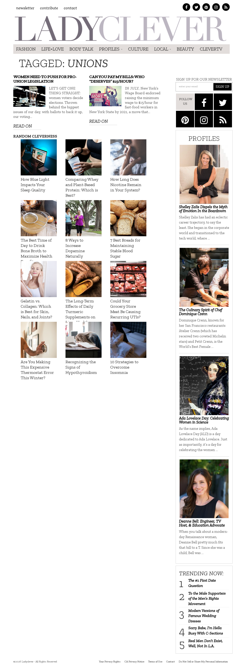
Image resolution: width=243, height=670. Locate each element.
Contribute (49, 7)
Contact (70, 7)
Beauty (185, 49)
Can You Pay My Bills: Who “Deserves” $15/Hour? (116, 79)
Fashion (26, 49)
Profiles (110, 49)
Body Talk (81, 49)
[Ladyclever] (120, 28)
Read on (22, 126)
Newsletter (25, 7)
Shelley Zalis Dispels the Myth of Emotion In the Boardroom (203, 208)
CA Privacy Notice (134, 661)
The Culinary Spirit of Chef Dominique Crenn (200, 311)
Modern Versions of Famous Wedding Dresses (203, 615)
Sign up (222, 86)
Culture (138, 49)
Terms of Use (155, 661)
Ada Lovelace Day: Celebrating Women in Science (204, 420)
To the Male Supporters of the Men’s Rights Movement (207, 598)
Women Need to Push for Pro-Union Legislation (45, 79)
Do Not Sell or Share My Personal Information (203, 661)
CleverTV (211, 49)
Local (161, 49)
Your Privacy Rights (110, 661)
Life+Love (52, 49)
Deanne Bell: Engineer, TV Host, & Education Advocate (202, 523)
